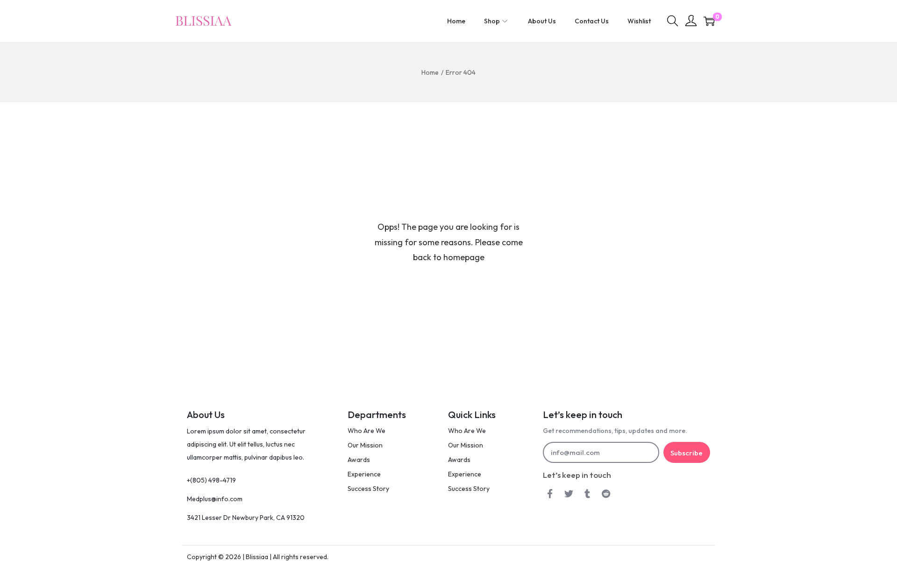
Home (430, 72)
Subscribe (686, 452)
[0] (709, 21)
